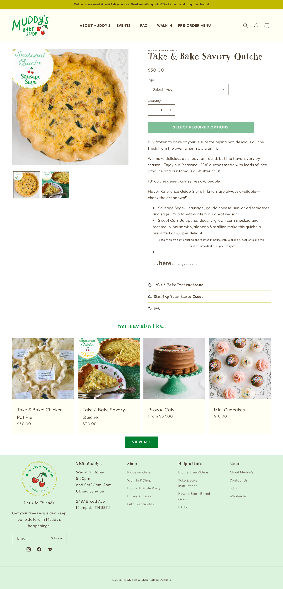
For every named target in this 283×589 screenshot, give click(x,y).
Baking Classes (139, 496)
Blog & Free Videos (193, 472)
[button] (125, 26)
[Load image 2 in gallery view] (55, 184)
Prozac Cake (162, 409)
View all (141, 442)
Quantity (154, 101)
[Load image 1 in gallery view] (26, 184)
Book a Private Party (144, 488)
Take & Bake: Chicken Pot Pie (40, 413)
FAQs (182, 507)
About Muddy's (241, 472)
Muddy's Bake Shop (135, 580)
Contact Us (238, 480)
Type (151, 80)
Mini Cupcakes (229, 409)
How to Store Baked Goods (194, 496)
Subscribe (56, 538)
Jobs (233, 488)
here (165, 263)
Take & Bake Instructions (187, 483)
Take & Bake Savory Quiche (104, 413)
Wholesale (237, 496)
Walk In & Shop (139, 480)
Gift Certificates (140, 504)
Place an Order (139, 472)
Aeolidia (165, 580)
